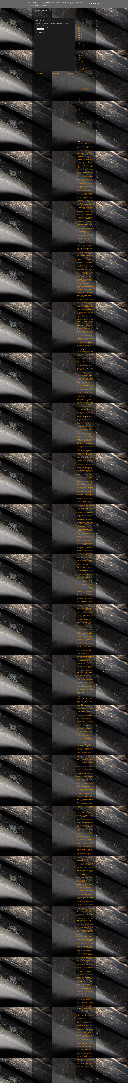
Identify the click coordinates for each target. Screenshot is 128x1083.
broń (80, 215)
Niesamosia (81, 91)
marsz (80, 522)
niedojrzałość (85, 581)
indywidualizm (87, 389)
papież (78, 656)
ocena (88, 620)
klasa (77, 432)
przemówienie (83, 758)
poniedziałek (83, 702)
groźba (78, 361)
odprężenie (78, 626)
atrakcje (78, 177)
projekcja (91, 735)
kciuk (82, 427)
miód (84, 546)
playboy (86, 678)
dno (89, 269)
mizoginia (91, 547)
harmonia (82, 368)
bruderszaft (85, 215)
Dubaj (89, 283)
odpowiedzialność (85, 625)
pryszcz (91, 745)
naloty (92, 567)
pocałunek (81, 682)
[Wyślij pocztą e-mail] (37, 29)
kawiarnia (87, 426)
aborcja (91, 143)
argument (91, 170)
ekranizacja (78, 303)
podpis (91, 687)
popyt (88, 705)
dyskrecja (83, 291)
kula (86, 485)
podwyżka (91, 689)
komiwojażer (79, 447)
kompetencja (79, 449)
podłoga (88, 686)
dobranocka (82, 270)
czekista (84, 245)
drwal (81, 283)
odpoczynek (79, 625)
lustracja (88, 506)
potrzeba (78, 714)
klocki (82, 436)
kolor (83, 443)
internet (91, 398)
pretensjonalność (86, 729)
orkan (77, 643)
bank (80, 189)
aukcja (81, 177)
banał (86, 187)
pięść (81, 672)
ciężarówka (78, 236)
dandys (78, 251)
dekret (92, 255)
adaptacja (91, 144)
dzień (87, 296)
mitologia (78, 547)
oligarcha (78, 635)
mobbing (83, 550)
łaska (84, 509)
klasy (84, 432)
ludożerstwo (82, 506)
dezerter (78, 266)
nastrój (81, 573)
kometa (78, 446)
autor (88, 180)
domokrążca (82, 276)
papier (87, 654)
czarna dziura (87, 242)
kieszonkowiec (79, 430)
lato (90, 491)
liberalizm (78, 498)
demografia (79, 259)
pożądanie (78, 719)
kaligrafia (86, 413)
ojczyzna (78, 632)
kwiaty (87, 490)
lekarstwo (82, 494)
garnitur (82, 339)
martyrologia (90, 522)
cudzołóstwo (80, 239)
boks (92, 211)
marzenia (85, 523)
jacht (83, 403)
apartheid (87, 166)
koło (89, 443)
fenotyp (82, 328)
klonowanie (85, 436)
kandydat (87, 416)
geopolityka (88, 343)
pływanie (83, 680)
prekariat (78, 728)
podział (78, 691)
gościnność (79, 355)
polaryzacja (91, 695)
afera (78, 147)
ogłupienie (85, 629)
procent (86, 732)
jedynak (88, 408)
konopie (84, 458)
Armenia (80, 172)
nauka (88, 574)
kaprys (82, 419)
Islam (84, 402)
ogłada (82, 629)
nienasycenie (84, 585)
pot (83, 712)
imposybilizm (79, 386)
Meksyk (85, 532)
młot (85, 549)
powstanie (79, 717)
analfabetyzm (79, 159)
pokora (91, 693)
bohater (82, 211)
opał (88, 636)
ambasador (84, 154)
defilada (84, 253)
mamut (84, 518)
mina (81, 544)
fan (92, 324)
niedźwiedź (91, 582)
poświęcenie (79, 712)
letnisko (83, 497)
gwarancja (91, 364)
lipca (80, 49)
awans (91, 182)
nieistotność (78, 584)
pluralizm (85, 679)
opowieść (83, 639)
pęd (85, 667)
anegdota (78, 161)
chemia (91, 227)
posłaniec (87, 709)
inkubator (91, 392)
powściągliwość (84, 716)
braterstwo (78, 214)
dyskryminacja (89, 291)
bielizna (91, 203)
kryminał (78, 480)
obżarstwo (78, 620)
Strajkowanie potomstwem (84, 98)
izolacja (91, 402)
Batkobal (78, 191)
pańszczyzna (83, 654)
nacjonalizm (79, 563)
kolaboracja (79, 440)
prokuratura (90, 737)
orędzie (78, 642)
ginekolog (82, 346)
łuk (89, 511)
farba (86, 325)
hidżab (91, 369)
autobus (78, 179)
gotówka (91, 355)
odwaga (78, 628)
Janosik (78, 405)
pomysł (91, 701)
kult (88, 485)
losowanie (84, 504)
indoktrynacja (90, 388)
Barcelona (84, 190)
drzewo (83, 283)
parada (83, 656)
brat (92, 213)
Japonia (81, 405)
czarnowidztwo (79, 244)
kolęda (91, 442)
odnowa (91, 623)
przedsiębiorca (84, 752)
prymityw (85, 745)
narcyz (83, 570)
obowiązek (83, 616)
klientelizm (87, 434)
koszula (78, 471)
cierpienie (78, 235)
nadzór (91, 564)
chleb (86, 228)
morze (91, 556)
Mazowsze (81, 527)
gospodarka (90, 354)
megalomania (79, 532)
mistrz (87, 546)
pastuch (83, 660)
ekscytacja (91, 303)
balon (92, 186)
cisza (86, 237)
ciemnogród (82, 234)
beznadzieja (91, 196)
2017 (79, 37)
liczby (90, 498)
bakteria (80, 186)
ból (86, 213)
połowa (91, 699)
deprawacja (87, 262)
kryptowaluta (84, 480)
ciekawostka (91, 232)
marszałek (84, 522)
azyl (77, 184)
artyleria (88, 172)
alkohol (83, 153)
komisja (91, 446)
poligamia (86, 696)
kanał (84, 416)
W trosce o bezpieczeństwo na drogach (85, 110)
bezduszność (79, 194)
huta (80, 381)
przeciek (91, 748)
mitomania (81, 547)
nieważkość (91, 601)
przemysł (87, 758)
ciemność (86, 234)
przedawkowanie (85, 751)
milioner (82, 543)
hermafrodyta (85, 369)
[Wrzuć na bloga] (38, 29)
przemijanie (90, 756)
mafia (88, 512)
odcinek (86, 623)
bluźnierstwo (90, 208)
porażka (78, 707)
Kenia (89, 427)
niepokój (91, 590)
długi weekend (81, 269)
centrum (82, 224)
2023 (79, 25)
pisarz (86, 675)
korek (88, 467)
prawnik (85, 725)
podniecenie (83, 687)
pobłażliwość (88, 680)
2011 (79, 135)
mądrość (85, 527)
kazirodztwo (79, 427)
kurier (80, 488)
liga (77, 499)
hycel (82, 381)
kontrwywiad (83, 464)
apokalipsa (79, 168)
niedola (91, 581)
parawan (80, 657)
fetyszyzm (88, 328)
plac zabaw (81, 676)
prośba (84, 741)
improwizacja (88, 386)
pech (79, 664)
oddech (88, 623)
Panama (91, 651)
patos (81, 662)
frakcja (78, 335)
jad (84, 403)
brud (82, 215)
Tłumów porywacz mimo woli (85, 105)
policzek (82, 696)
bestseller (78, 193)
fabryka (87, 322)
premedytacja (82, 728)
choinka (78, 230)
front (92, 335)
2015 (79, 127)
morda (83, 556)
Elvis (77, 312)
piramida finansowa (80, 675)
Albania (81, 151)
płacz (90, 679)
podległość (85, 686)
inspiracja (78, 395)
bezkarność (78, 196)
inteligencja (90, 396)
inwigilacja (79, 400)
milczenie (78, 543)
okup (87, 633)
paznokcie (84, 663)
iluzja (89, 383)
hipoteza (88, 372)
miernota (91, 537)
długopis (86, 269)
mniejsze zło (91, 549)
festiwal (85, 328)
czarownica (84, 244)
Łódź (81, 511)
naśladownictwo (85, 573)
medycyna (90, 530)
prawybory (87, 727)
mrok (83, 558)
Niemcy (88, 584)
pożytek (81, 719)
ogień (92, 628)
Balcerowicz (86, 186)
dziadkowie (84, 293)
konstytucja (79, 461)
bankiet (82, 189)
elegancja (82, 309)
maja (80, 53)
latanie (88, 491)
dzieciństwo (90, 295)
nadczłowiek (87, 563)
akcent (81, 149)
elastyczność (79, 309)
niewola (84, 604)
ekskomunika (90, 305)
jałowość (91, 403)
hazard (87, 368)
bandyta (91, 187)
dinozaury (91, 268)
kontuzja (87, 464)
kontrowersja (79, 464)
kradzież (91, 473)
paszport (86, 660)
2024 (79, 23)
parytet (89, 659)
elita (87, 310)
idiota (83, 382)
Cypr (86, 241)
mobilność (91, 550)
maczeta (82, 512)
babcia (80, 184)
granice (87, 358)
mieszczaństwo (79, 540)
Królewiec (91, 477)
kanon (77, 417)
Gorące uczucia (82, 93)
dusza (85, 284)
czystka (81, 248)
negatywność (90, 576)
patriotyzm (90, 662)
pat (89, 660)
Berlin (92, 191)
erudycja (78, 318)
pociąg (81, 683)
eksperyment (86, 306)
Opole (89, 637)
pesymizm (90, 666)
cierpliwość (83, 235)
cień (89, 234)
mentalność (87, 533)
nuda (82, 614)
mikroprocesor (90, 541)
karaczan (82, 420)
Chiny (80, 228)
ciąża (87, 232)
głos (81, 348)
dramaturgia (78, 282)
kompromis (83, 450)
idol (86, 382)
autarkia (91, 177)
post (92, 709)
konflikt (91, 454)
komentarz (86, 444)
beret (89, 191)
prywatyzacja (90, 746)
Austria (88, 177)
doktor (82, 275)
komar (91, 443)
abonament (86, 143)
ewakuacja (91, 321)
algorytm (78, 153)
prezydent (79, 731)
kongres (91, 456)
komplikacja (78, 450)
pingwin (78, 673)
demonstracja (80, 261)
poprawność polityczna (87, 704)
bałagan (78, 187)
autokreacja (91, 179)
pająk (81, 650)
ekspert (82, 306)
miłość (78, 544)
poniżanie (86, 702)
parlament (90, 657)
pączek (91, 663)
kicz (81, 429)
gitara (86, 346)
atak (77, 176)
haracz (91, 366)
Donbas (86, 276)
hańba (89, 366)
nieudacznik (82, 599)
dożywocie (91, 280)
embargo (85, 312)
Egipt (78, 300)
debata (78, 252)
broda (78, 215)
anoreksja (84, 162)
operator (81, 637)
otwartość (83, 647)
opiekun (84, 637)
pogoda (83, 692)
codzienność (85, 238)
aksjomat (91, 149)
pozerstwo (79, 718)
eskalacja (84, 318)
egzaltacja (91, 300)
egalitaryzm (91, 299)
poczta (83, 685)
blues (86, 208)
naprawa (80, 570)
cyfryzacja (78, 241)
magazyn (91, 512)
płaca (88, 679)
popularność (79, 705)
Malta (85, 515)
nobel (89, 608)
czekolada (87, 245)
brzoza (88, 217)
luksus (85, 506)
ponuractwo (91, 702)
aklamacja (87, 149)
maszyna (89, 525)
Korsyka (86, 468)
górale (78, 357)
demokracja (90, 259)
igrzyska (82, 383)
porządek (88, 708)
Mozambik (78, 558)
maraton (83, 519)
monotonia (87, 554)
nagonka (83, 566)
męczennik (78, 536)
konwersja (88, 465)
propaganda (86, 738)
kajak (92, 412)
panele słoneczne (86, 653)
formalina (78, 334)
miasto (80, 537)
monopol (82, 554)
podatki (87, 685)
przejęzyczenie (90, 753)
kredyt (78, 476)
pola (83, 695)
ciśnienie (89, 236)
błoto (85, 210)
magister (80, 513)
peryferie (85, 666)
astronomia (86, 175)
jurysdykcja (78, 410)
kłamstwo (81, 437)
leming (91, 495)
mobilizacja (87, 550)
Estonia (78, 319)
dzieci (85, 295)
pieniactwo (78, 670)
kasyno (81, 423)
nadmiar (79, 564)
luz (79, 508)
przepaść (78, 759)
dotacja (78, 280)
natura (80, 574)
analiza (84, 159)
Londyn (81, 504)
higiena (84, 371)
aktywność (88, 150)
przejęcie (84, 753)
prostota (91, 739)
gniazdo (88, 349)
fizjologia (78, 331)
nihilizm (91, 607)
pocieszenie (86, 683)
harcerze (78, 368)
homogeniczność (79, 376)
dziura (83, 298)
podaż (91, 685)
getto (77, 345)
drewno (86, 282)
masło (77, 525)
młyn (87, 549)
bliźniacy (78, 208)
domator (91, 275)
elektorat (86, 309)
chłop (88, 228)
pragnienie (78, 722)
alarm (92, 150)
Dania (88, 251)
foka (85, 332)
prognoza (83, 735)
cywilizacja (81, 242)
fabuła (90, 322)
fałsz (86, 324)
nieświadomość (90, 598)
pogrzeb (91, 692)
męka (81, 536)
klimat (91, 435)
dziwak (86, 298)
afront (86, 147)
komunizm (90, 452)
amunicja (86, 158)
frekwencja (88, 335)
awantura (78, 183)
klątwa (82, 433)
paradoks (86, 656)
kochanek (86, 439)
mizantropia (86, 547)
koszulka (80, 471)
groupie (91, 360)
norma (86, 609)
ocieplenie (84, 622)
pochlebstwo (86, 682)
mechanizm (82, 529)
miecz (88, 537)
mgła (92, 536)
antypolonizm (90, 163)
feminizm (79, 328)
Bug (92, 218)
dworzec (88, 284)
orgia (86, 642)
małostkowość (90, 515)
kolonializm (79, 443)
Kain (89, 412)
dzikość (80, 298)
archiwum (91, 169)
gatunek (81, 341)
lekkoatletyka (79, 495)
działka (82, 295)
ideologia (78, 382)
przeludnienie (80, 756)
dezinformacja (82, 266)
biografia (78, 205)
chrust (78, 231)
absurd (87, 144)
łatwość (87, 509)
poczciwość (78, 685)
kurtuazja (86, 488)
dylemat (85, 286)
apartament (83, 166)
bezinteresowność (89, 194)
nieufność (91, 599)
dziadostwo (87, 293)
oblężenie (88, 615)
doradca (87, 277)
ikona (86, 383)
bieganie (81, 203)
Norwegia (83, 611)
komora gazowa (84, 447)
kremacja (81, 475)
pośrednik (91, 711)
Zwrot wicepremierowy (84, 86)
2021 (79, 29)
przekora (91, 755)
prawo (88, 725)
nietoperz (78, 599)
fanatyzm (78, 325)
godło (80, 351)
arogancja (85, 172)
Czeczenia (78, 245)
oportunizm (79, 639)
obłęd (91, 615)
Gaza (85, 341)
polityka (85, 698)
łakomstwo (91, 508)
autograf (86, 179)
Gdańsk (80, 342)
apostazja (84, 168)
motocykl (85, 557)
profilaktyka (79, 735)
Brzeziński (85, 217)
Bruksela (78, 217)
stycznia (81, 122)
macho (80, 512)
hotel (87, 378)
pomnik (78, 701)
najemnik (85, 567)
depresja (91, 262)
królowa (78, 478)
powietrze (85, 715)
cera (88, 224)
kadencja (82, 412)
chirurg (83, 228)
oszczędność (90, 645)
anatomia (91, 159)
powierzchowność (80, 715)
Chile (77, 228)
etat (80, 319)
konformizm (79, 456)
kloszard (89, 436)
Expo (85, 322)
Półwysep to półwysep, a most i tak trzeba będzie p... (85, 88)
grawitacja (91, 358)
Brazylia (86, 214)
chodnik (91, 228)
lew (85, 497)
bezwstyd (82, 200)
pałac (83, 651)
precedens (91, 727)
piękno (78, 672)
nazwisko (84, 576)
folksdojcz (88, 332)
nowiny (81, 612)
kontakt (78, 463)
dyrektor (86, 289)
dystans (88, 292)
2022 (79, 27)
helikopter (78, 369)
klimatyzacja (79, 436)
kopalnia (80, 467)
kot (92, 471)
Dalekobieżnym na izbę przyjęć (85, 73)
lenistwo (78, 497)
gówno (87, 357)
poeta (91, 690)
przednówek (78, 752)
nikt (85, 608)
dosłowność (84, 279)
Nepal (85, 577)
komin (83, 446)
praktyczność (83, 722)
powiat (91, 714)
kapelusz (80, 417)
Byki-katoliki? (82, 63)
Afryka (88, 147)
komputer (78, 451)
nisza (87, 608)
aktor (78, 150)
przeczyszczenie (79, 751)
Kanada (78, 416)
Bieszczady (78, 204)
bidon (92, 201)
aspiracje (78, 175)
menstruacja (83, 533)
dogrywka (91, 273)
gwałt (87, 364)
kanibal (91, 416)
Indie (87, 388)
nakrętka (89, 567)
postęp (83, 711)
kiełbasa (86, 429)
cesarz (82, 225)
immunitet (79, 385)
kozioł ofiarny (84, 473)
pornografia (83, 707)
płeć (92, 679)
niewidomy (85, 602)
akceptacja (84, 149)
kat (92, 423)
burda (92, 220)
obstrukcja (78, 619)
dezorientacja (87, 266)
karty (85, 422)
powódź (88, 715)
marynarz (81, 523)
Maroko (91, 520)
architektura (87, 169)
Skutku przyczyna (83, 113)
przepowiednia (84, 759)
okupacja (91, 633)
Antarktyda (79, 163)
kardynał (91, 420)
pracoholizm (79, 721)
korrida (83, 468)
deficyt (81, 253)
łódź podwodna (84, 511)
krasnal (86, 474)
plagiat (87, 676)
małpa (78, 516)
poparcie (78, 704)
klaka (92, 430)
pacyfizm (91, 649)
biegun (84, 203)
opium (87, 637)
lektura (88, 495)
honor (80, 378)
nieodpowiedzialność (80, 587)
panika (91, 653)
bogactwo (79, 211)
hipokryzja (83, 372)
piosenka (87, 673)
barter (87, 190)
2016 (79, 125)
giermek (83, 345)
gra (89, 357)
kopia (83, 467)
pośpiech (87, 711)
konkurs (78, 458)
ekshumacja (85, 305)
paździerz (88, 663)
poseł (78, 710)
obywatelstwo (90, 619)
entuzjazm (90, 315)
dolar (85, 275)
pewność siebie (81, 667)
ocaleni (82, 620)
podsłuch (84, 689)
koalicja (78, 439)
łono (77, 511)
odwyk (82, 628)
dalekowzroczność (90, 249)
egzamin (78, 302)
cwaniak (87, 239)
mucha (88, 558)
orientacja (89, 642)
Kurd (77, 488)
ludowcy (78, 506)
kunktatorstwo (85, 487)
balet (89, 186)
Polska (83, 700)
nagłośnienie (79, 566)
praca (85, 720)
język (91, 409)
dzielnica (78, 296)
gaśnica (78, 341)
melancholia (91, 532)
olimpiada (83, 635)
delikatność (86, 256)
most (82, 557)
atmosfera (87, 176)
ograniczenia (79, 630)
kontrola (91, 463)
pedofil (82, 664)
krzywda (87, 481)
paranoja (90, 656)
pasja (77, 660)
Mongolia (78, 554)
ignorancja (90, 382)
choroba (84, 230)
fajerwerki (80, 324)
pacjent (87, 649)
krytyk (88, 480)
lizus (89, 501)
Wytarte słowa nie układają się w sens (85, 101)
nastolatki (78, 573)
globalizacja (90, 346)
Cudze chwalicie (82, 107)
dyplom (91, 287)
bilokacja (87, 204)
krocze (82, 477)
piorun (83, 673)
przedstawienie (90, 752)
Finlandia (91, 329)
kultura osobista (79, 487)
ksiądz (83, 483)
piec (92, 667)
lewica (87, 497)
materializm (84, 526)
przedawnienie (90, 751)
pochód (78, 683)
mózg (81, 558)
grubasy (83, 361)
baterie (91, 190)
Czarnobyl (91, 242)
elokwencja (91, 310)
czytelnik (78, 249)
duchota (78, 284)
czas (88, 244)
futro (87, 338)
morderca (86, 556)
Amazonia (78, 154)
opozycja (88, 639)
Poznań (82, 718)
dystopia (91, 292)
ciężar (92, 235)
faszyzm (79, 327)
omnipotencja (90, 635)
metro (87, 534)
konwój (91, 465)
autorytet (91, 180)
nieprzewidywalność (80, 592)
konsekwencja (90, 458)
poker (81, 693)
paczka (78, 650)
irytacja (80, 402)
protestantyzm (90, 742)
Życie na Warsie (82, 71)
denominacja (87, 260)
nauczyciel (84, 574)
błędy (82, 210)
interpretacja (79, 399)
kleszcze (91, 433)
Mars (77, 522)
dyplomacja (80, 289)
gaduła (91, 338)
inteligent (78, 398)
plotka (80, 679)
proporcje (91, 738)
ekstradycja (79, 308)
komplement (91, 449)
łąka (92, 509)
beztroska (78, 200)
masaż (89, 523)
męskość (84, 536)
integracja (78, 396)
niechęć (91, 578)
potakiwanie (87, 712)
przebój (83, 748)
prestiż (78, 729)
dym (92, 286)
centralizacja (79, 224)
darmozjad (91, 251)
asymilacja (91, 175)
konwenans (91, 464)
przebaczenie (79, 748)
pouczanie (82, 714)
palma (81, 651)
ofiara (85, 628)
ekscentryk (85, 303)
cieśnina (88, 235)
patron (78, 663)
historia (82, 374)
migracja (78, 541)
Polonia (91, 698)
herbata (81, 369)
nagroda (78, 567)
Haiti (87, 365)
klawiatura (78, 433)
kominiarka (87, 446)
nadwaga (83, 564)
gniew (91, 350)
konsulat (84, 461)
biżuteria (83, 207)
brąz (89, 214)
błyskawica (88, 210)
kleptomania (87, 433)
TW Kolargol (82, 120)
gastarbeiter (86, 339)
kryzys (78, 481)
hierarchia (80, 371)
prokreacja (85, 736)
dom (88, 275)
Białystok (84, 201)
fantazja (82, 325)
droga (89, 282)
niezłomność (79, 607)
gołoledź (78, 352)
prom (77, 738)
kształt (81, 484)
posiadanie (82, 710)
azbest (84, 183)
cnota (81, 238)
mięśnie (91, 540)
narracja (78, 571)
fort (81, 334)
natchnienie (91, 573)
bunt (89, 220)
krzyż (91, 481)
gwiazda (78, 365)
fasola (92, 325)
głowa (89, 348)
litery (81, 501)
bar (92, 189)
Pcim (77, 664)
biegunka (86, 203)
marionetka (91, 519)
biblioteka (88, 201)
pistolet (89, 675)
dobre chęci (87, 270)
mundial (91, 558)
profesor (91, 734)
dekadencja (83, 255)
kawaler (80, 426)
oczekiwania (91, 622)
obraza (91, 616)
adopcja (83, 146)
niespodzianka (85, 595)
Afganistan (81, 147)
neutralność (82, 578)
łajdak (87, 508)
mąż (87, 527)
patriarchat (85, 662)
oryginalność (81, 643)
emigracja (79, 313)
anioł (92, 161)
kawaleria (83, 426)
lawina (78, 492)
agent (92, 147)
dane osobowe (83, 251)
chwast (91, 231)
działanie (78, 295)
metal (77, 534)
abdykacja (78, 143)
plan (89, 676)
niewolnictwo (90, 604)
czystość (91, 248)
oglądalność (79, 629)
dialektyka (78, 268)
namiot (81, 568)
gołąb (92, 351)
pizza (77, 676)
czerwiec (81, 246)
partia (78, 659)
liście (92, 499)
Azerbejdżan (88, 183)
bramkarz (89, 213)
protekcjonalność (90, 741)
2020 (79, 31)
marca (80, 57)
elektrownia (90, 309)
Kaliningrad (91, 413)
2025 (79, 21)
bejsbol (84, 191)
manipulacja (79, 519)
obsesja (86, 618)
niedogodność (79, 581)
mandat (87, 518)
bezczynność (90, 193)
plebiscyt (91, 678)
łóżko (88, 511)
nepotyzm (88, 577)
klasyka (87, 432)
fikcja (92, 328)
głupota (82, 350)
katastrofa (85, 425)
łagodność (83, 508)
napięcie (87, 568)
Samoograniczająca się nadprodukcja (83, 115)
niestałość (91, 595)
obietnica (84, 615)
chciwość (88, 227)
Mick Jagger (85, 537)
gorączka (91, 352)
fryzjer (85, 336)
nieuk (78, 601)
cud (77, 239)
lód (82, 505)
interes (86, 398)
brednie (91, 214)
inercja (91, 389)
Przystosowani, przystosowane (85, 82)
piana (87, 667)
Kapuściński (88, 419)
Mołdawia (83, 553)
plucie (83, 679)
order (92, 640)
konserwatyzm (90, 460)
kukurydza (84, 485)
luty (77, 508)
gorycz (84, 354)
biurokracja (79, 207)
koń (77, 467)
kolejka (81, 442)
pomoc (82, 701)
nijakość (78, 608)
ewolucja (82, 322)
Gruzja (78, 362)
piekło (78, 669)
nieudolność (86, 599)
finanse (84, 329)
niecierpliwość (84, 580)
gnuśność (78, 351)
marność (81, 520)
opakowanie (85, 636)
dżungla (78, 299)
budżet (89, 218)
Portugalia (80, 708)
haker (89, 365)
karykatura (88, 422)
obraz (89, 616)
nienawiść (90, 586)
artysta (91, 172)
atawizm (80, 176)
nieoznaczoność (79, 588)
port (77, 708)
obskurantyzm (90, 618)
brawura (82, 214)
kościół (89, 471)
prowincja (79, 744)
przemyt (91, 758)
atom (91, 176)
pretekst (81, 729)
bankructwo (86, 189)
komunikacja (83, 451)
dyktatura (79, 286)
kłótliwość (88, 437)
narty (81, 571)
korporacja (79, 468)
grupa (90, 361)
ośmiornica (85, 646)
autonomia (81, 180)
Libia (81, 498)
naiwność (82, 567)
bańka (90, 189)
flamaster (87, 331)
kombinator (82, 444)
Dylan (82, 286)
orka (92, 642)
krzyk (85, 481)
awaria (81, 183)
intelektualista (83, 396)
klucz (77, 437)
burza (81, 221)
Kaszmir (89, 423)
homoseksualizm (86, 376)
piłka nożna (89, 672)
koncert (87, 453)
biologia (82, 205)
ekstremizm (91, 308)
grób (80, 361)
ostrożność (84, 644)
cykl (81, 241)
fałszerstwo (89, 324)
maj (82, 513)
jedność (78, 408)
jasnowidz (78, 406)
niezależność (85, 605)
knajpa (91, 437)
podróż (78, 689)
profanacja (78, 734)
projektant (81, 736)
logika (84, 502)
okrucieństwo (79, 633)
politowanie (78, 698)
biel (89, 203)
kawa (77, 426)
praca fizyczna (90, 719)
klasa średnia (81, 432)
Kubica (88, 484)
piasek (89, 667)
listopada (81, 41)
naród (92, 570)
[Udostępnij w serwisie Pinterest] (43, 29)
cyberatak (91, 239)
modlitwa (91, 551)
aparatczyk (78, 166)
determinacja (79, 265)
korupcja (90, 468)
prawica (78, 725)
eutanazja (85, 321)
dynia (87, 287)
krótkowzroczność (85, 478)
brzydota (78, 218)
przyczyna (49, 27)
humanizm (84, 379)
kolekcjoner (87, 442)
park (83, 657)
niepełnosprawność (89, 588)
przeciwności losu (88, 749)
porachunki (91, 705)
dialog (81, 268)
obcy (92, 613)
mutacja (83, 560)
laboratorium (79, 491)
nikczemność (82, 608)
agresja (78, 149)
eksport (91, 306)
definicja (87, 253)
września (81, 45)
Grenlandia (82, 360)
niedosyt (83, 582)
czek (81, 245)
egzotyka (81, 302)
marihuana (87, 519)
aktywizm (85, 150)
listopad (88, 499)
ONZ (81, 636)
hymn (88, 381)
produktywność (90, 732)
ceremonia (91, 224)
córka (92, 238)
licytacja (87, 498)
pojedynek (78, 693)
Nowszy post (39, 73)
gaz (83, 341)
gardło (80, 339)
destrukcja (87, 263)
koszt (92, 470)
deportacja (83, 262)
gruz (92, 361)
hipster (91, 372)
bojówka (88, 211)
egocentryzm (82, 300)
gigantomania (87, 345)
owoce (91, 647)
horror (84, 378)
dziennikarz (82, 296)
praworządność (82, 727)
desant (78, 263)
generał (87, 342)
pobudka (78, 682)
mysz (77, 561)
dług (77, 269)
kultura (91, 485)
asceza (82, 173)
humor (87, 379)
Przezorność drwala (83, 77)
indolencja (79, 389)
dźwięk (88, 298)
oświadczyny (90, 646)
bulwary (78, 220)
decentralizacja (82, 252)
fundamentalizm (79, 338)
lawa (92, 491)
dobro (91, 270)
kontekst (81, 463)
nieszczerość (90, 597)
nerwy (91, 577)
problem (91, 731)
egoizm (86, 300)
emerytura (90, 312)
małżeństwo (85, 516)
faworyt (91, 326)
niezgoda (91, 605)
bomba (78, 213)
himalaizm (88, 371)
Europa (79, 321)
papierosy (91, 654)
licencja (84, 498)
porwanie (84, 708)
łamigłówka (78, 509)
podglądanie (78, 686)
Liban (92, 497)
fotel (86, 334)
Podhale (82, 686)
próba (92, 744)
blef (86, 207)
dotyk (80, 280)
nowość (89, 612)
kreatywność (91, 474)
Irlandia (91, 400)
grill (85, 360)
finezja (87, 329)
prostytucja (79, 741)
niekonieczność (83, 584)
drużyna (78, 283)
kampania (86, 415)
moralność (79, 556)
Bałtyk (81, 187)
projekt (78, 736)
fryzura (88, 336)
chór (92, 230)
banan (88, 187)
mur (80, 560)
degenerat (91, 253)
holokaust (91, 375)
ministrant (78, 546)
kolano (84, 440)
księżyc (78, 484)
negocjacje (79, 577)
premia (85, 728)
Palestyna (91, 650)
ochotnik (91, 620)
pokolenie (88, 693)
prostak (81, 739)
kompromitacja (89, 450)
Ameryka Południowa (88, 156)
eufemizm (85, 319)
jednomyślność (86, 406)
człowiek (88, 246)
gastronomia (91, 339)
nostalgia (88, 611)
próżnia (78, 745)
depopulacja (79, 262)
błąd (80, 210)
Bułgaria (81, 220)
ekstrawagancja (84, 308)
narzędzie (88, 571)
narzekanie (84, 571)
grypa (83, 362)
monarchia (88, 553)
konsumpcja (90, 461)
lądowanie (81, 492)
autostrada (79, 182)
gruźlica (80, 362)
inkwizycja (78, 393)
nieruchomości (89, 594)
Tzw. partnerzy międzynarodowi (85, 75)
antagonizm (90, 162)
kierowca (91, 429)
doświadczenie (90, 279)
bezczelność (85, 193)
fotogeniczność (90, 334)
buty (85, 221)
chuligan (85, 231)
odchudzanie (82, 623)
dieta (87, 268)
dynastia (83, 287)
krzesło (82, 481)
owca (88, 647)
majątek (85, 513)
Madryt (85, 512)
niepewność (79, 590)
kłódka (85, 437)
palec (87, 650)
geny (78, 343)
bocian (91, 210)
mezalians (91, 534)
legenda (78, 494)
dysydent (78, 293)
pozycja (88, 718)
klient (84, 434)
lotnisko (91, 504)
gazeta (88, 341)
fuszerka (84, 338)
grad (92, 357)
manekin (91, 518)
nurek (85, 613)
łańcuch (82, 509)
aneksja (81, 161)
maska (91, 523)
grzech (86, 362)
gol (88, 351)
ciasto (80, 232)
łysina (92, 511)
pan (88, 651)
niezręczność (85, 606)
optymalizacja (82, 640)
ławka (90, 509)
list (83, 499)
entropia (86, 315)
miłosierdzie (90, 543)
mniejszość (79, 550)
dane (80, 251)
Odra (82, 626)
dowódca (86, 280)
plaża (88, 678)
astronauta (82, 175)
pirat (84, 675)
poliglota (91, 696)
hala (92, 365)
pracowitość (84, 721)
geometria (84, 343)
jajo (86, 403)
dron (92, 282)
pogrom (87, 692)
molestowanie (79, 553)
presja (92, 728)
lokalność (78, 504)
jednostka (91, 406)
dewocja (91, 265)
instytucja (86, 395)
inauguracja (81, 388)
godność (83, 351)
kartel (83, 422)
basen (89, 190)
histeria (78, 374)
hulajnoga (91, 378)
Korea (85, 467)
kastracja (78, 423)
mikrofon (85, 541)
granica (82, 358)
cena (92, 222)
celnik (89, 222)
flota (80, 332)
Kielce (84, 429)
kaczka (78, 412)
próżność (81, 745)
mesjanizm (91, 533)
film (78, 329)
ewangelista (78, 322)
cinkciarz (82, 236)
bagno (88, 184)
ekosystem (91, 302)
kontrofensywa (86, 463)
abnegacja (82, 143)
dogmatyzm (85, 273)
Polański (86, 695)
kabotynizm (89, 410)
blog (82, 208)
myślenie (80, 561)
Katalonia (78, 425)
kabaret (82, 410)
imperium (88, 385)
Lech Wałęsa (86, 492)
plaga (84, 676)
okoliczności (86, 632)
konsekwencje (79, 460)
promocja (80, 738)
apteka (88, 168)
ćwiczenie (82, 249)
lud (86, 505)
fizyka (81, 331)
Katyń (91, 425)
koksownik (91, 439)
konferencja (79, 454)
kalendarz (79, 413)
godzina (86, 351)
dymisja (78, 287)
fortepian (83, 334)
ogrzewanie (87, 630)
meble (90, 527)
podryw (81, 689)
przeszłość (45, 27)
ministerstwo (90, 544)
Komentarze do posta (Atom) (47, 76)
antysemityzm (85, 165)
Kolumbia (86, 443)
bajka (77, 186)
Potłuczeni (81, 97)
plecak (78, 679)
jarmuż (88, 405)
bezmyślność (84, 196)
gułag (80, 364)
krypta (81, 480)
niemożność (79, 585)
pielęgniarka (82, 669)
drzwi (87, 283)
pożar (91, 718)
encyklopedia (79, 315)
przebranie (87, 748)
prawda (83, 724)
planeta (91, 676)
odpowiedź (91, 625)
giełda (80, 345)
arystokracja (79, 173)
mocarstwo (79, 551)
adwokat (91, 146)
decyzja (86, 252)
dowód (83, 280)
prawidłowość (82, 725)
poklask (83, 693)
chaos (91, 225)
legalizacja (91, 492)
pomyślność (78, 702)
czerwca (81, 51)
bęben (92, 200)
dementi (91, 258)
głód (92, 348)
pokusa (81, 695)
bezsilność (86, 198)
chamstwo (87, 225)
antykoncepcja (84, 163)
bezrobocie (79, 198)
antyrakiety (78, 165)
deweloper (87, 265)
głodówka (78, 348)
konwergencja (84, 465)
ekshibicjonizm (79, 305)
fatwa (84, 326)
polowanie (79, 700)
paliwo (78, 652)
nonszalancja (83, 609)
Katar (81, 425)
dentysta (91, 260)
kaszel (84, 423)
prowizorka (83, 744)
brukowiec (91, 215)
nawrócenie (78, 576)
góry (84, 357)
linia (81, 499)
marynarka (78, 523)
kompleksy (85, 449)
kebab (84, 427)
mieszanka (91, 539)
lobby (92, 501)
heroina (89, 369)
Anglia (88, 161)
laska (85, 491)
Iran (88, 401)
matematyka (79, 526)
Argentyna (86, 170)
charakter (78, 227)
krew (88, 476)
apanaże (91, 165)
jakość (88, 403)
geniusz (91, 342)
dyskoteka (78, 291)
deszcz (91, 263)
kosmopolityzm (82, 470)
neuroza (78, 578)
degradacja (78, 255)
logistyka (87, 502)
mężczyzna (88, 536)
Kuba (83, 484)
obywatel (86, 619)
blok (84, 208)
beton (81, 193)
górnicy (80, 357)
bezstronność (90, 198)
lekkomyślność (84, 495)
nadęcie (91, 563)
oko (81, 632)
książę (87, 483)
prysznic (78, 746)
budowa (82, 218)
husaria (78, 381)
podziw (87, 690)
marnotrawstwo (86, 520)
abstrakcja (78, 144)
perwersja (81, 666)
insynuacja (91, 395)
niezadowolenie (79, 605)
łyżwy (78, 512)
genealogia (84, 342)
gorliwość (78, 354)
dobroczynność (85, 272)
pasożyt (80, 660)
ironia (78, 402)
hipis (92, 371)
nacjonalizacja (90, 561)
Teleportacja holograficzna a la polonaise (85, 68)
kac (92, 410)
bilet (84, 204)
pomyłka (87, 701)
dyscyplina (91, 289)
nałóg (78, 569)
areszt (82, 170)
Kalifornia (83, 413)
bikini (82, 204)
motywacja (90, 557)
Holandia (81, 375)
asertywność (91, 173)
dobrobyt (78, 272)
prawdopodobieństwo (89, 724)
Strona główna (55, 73)
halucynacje (78, 366)
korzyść (78, 470)
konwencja (79, 465)
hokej (78, 375)
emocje (87, 313)
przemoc (79, 758)
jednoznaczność (83, 408)
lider (92, 498)
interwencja (83, 399)
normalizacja (90, 609)
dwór (92, 284)
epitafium (83, 316)
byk (87, 221)
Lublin (84, 505)
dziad (81, 293)
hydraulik (85, 381)
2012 (79, 133)
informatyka (79, 392)
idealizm (91, 381)
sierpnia (81, 47)
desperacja (81, 263)
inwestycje (90, 399)
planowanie (79, 678)
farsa (89, 325)
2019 (79, 33)
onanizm (78, 636)
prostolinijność (86, 739)
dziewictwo (91, 296)
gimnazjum (78, 346)
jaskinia (91, 405)
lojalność (91, 502)
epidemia (79, 316)
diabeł (91, 266)
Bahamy (91, 184)
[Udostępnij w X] (40, 29)
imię (92, 383)
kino (89, 430)
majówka (88, 513)
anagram (91, 158)
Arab (92, 168)
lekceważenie (90, 494)
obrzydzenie (82, 618)
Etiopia (82, 319)
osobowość (79, 644)
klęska (81, 434)
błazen (78, 210)
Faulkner (88, 326)
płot (80, 680)
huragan (91, 379)
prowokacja (87, 744)
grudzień (86, 361)
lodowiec (78, 502)
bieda (78, 203)
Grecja (78, 360)
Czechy (91, 244)
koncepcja (83, 453)
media (88, 529)
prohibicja (87, 735)
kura (88, 487)
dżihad (91, 298)
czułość (78, 248)
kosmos (88, 470)
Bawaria (81, 191)
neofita (82, 577)
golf (90, 351)
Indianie (84, 388)
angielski (84, 161)
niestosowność (79, 597)
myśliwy (85, 561)
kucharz (91, 484)
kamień (82, 415)
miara (77, 537)
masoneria (80, 525)
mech (92, 527)
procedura (82, 732)
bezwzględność (87, 200)
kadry (86, 412)
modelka (87, 551)
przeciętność (79, 749)
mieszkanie (84, 540)
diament (84, 268)
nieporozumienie (79, 591)
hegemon (91, 368)
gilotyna (91, 345)
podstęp (87, 689)
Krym (91, 478)
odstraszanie (85, 626)
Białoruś (81, 201)
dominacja (78, 276)
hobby (92, 374)
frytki (82, 336)
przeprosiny (91, 759)
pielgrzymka (87, 669)
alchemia (84, 151)
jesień (82, 409)
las (83, 491)
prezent (91, 729)
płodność (78, 680)
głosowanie (85, 348)
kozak (81, 473)
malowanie (82, 515)
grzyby (78, 364)
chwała (89, 231)
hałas (82, 367)
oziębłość (83, 649)
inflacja (82, 390)
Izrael (78, 403)
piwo (92, 675)
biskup (87, 205)
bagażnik (85, 184)
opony (92, 637)
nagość (87, 566)
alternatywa (87, 153)
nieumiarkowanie (84, 601)
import (91, 385)
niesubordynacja (84, 597)
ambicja (91, 154)
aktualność (81, 150)
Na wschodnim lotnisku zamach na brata (85, 65)
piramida (91, 673)
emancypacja (81, 312)
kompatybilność (90, 447)
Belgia (87, 191)
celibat (85, 222)
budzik (86, 218)
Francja (81, 335)
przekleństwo (79, 755)
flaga (84, 331)
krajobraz (78, 474)
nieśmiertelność (84, 598)
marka (78, 520)
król (87, 477)
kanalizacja (81, 416)
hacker (84, 365)
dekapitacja (88, 255)
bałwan (84, 187)
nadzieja (87, 564)
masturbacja (85, 525)
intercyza (82, 398)
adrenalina (87, 146)
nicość (86, 578)
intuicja (86, 399)
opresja (78, 640)
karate (88, 420)
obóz (86, 616)
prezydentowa (85, 731)
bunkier (85, 220)
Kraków (82, 474)
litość (84, 501)
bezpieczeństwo (80, 197)
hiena (77, 371)
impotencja (84, 386)
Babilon (82, 184)
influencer (86, 390)
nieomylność (90, 587)
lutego (80, 59)
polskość (87, 699)
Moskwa (78, 557)
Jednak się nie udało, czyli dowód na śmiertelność (84, 79)
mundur (78, 560)
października (82, 43)
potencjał (91, 712)
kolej (78, 442)
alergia (88, 151)
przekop (85, 755)
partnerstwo (82, 659)
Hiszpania (86, 374)
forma (91, 332)
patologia (78, 662)
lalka (82, 491)
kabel (85, 410)
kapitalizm (84, 418)
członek (84, 246)
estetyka (91, 318)
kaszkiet (86, 423)
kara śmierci (79, 420)
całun (77, 222)
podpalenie (88, 687)
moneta (91, 553)
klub (92, 436)
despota (84, 263)
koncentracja (79, 453)
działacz (91, 293)
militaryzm (86, 543)
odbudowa (78, 623)
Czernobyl (78, 246)
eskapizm (87, 318)
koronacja (91, 467)
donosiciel (90, 276)
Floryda (78, 332)
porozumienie (87, 707)
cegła (80, 222)
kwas (84, 490)
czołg (91, 246)
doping (81, 277)
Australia (84, 178)
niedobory (91, 580)
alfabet (91, 151)
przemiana (85, 756)
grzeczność (90, 362)
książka (91, 483)
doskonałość (79, 279)
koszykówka (85, 471)
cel (82, 222)
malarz (91, 513)
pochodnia (91, 682)
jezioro (85, 409)
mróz (85, 558)
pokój (78, 695)
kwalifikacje (91, 488)
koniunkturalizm (79, 457)
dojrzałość (78, 275)
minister (85, 544)
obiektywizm (79, 615)
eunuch (91, 319)
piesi (92, 670)
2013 (79, 131)
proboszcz (78, 732)
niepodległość (85, 590)
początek (91, 683)
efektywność (86, 299)
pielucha (91, 669)
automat (78, 180)
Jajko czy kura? (82, 61)
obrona (78, 618)
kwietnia (81, 55)
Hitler (89, 374)
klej (84, 433)
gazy (77, 342)
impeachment (83, 385)
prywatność (85, 746)
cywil (77, 242)
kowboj (78, 473)
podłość (91, 686)
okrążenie (91, 632)
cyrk (88, 241)
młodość (79, 549)
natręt (77, 574)
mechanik (78, 529)
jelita (92, 408)
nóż (79, 614)
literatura (78, 501)
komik (81, 446)
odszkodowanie (90, 626)
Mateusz (88, 526)
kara (92, 419)
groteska (88, 360)
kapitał (89, 417)
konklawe (84, 457)
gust (85, 364)
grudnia (81, 39)
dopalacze (78, 277)
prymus (88, 745)
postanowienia (79, 711)
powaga (87, 714)
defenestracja (90, 252)
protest (84, 742)
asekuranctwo (86, 173)
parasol (78, 657)
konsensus (84, 460)
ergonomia (91, 316)
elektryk (84, 310)
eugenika (88, 319)
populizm (83, 705)
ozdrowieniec (79, 649)
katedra (89, 425)
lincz (79, 499)
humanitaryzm (79, 379)
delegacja (78, 256)
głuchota (78, 349)
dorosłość (91, 277)
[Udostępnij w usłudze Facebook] (41, 29)
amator (91, 153)
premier (88, 728)
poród (92, 707)
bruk (88, 215)
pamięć (86, 652)
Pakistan (83, 650)
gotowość (88, 355)
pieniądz (83, 670)
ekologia (86, 302)
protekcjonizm (79, 742)
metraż (84, 534)
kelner (87, 427)
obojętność (79, 616)
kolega (41, 27)
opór (92, 639)
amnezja (78, 158)
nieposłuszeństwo (90, 591)
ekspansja (78, 306)
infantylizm (78, 390)
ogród (83, 630)
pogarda (78, 692)
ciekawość (78, 234)
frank (85, 335)
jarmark (85, 405)
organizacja (82, 642)
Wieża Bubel (81, 95)
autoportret (84, 180)
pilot (83, 672)
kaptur (85, 419)
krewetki (91, 475)
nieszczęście (79, 598)
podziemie (83, 690)
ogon (89, 629)
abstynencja (83, 144)
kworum (91, 490)
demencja (85, 258)
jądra (83, 406)
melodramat (78, 533)
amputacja (82, 158)
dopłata (84, 277)
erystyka (81, 318)
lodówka (81, 502)
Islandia (87, 402)
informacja (91, 390)
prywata (81, 746)
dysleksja (84, 292)
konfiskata (86, 454)
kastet (92, 422)
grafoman (78, 358)
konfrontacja (86, 456)
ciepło (91, 234)
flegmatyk (91, 331)
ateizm (84, 176)
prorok (78, 739)
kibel (92, 427)
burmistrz (78, 221)
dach (85, 249)
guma (83, 364)
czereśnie (91, 245)
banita (78, 189)
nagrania (91, 566)
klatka (89, 432)
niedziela (86, 582)
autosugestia (83, 182)
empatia (91, 313)
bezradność (91, 197)
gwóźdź (81, 365)
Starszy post (70, 73)
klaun (92, 432)
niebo (88, 578)
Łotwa (79, 511)
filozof (81, 329)
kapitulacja (78, 419)
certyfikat (78, 225)
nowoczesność (85, 612)
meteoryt (80, 534)
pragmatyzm (90, 721)
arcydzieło (78, 170)
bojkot (86, 211)
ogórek (91, 629)
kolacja (82, 440)
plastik (83, 678)
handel (85, 367)
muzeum (86, 560)
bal (82, 186)
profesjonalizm (84, 734)
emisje (84, 313)
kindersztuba (86, 430)
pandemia (78, 653)
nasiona (91, 571)
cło (92, 236)
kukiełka (80, 485)
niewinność (79, 604)
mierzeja (78, 539)
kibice (78, 429)
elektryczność (79, 310)
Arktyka (78, 172)
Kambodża (78, 415)
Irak (86, 400)
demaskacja (79, 258)
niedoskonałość (79, 582)
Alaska (78, 151)
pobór (92, 680)
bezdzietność (83, 194)
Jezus (88, 409)
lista (85, 499)
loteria (88, 504)
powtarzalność (90, 716)
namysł (84, 568)
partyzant (85, 659)
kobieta (82, 439)
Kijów (83, 430)
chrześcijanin (81, 231)
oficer (88, 628)
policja (78, 696)
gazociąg (91, 341)
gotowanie (84, 355)
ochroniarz (78, 622)
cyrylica (91, 241)
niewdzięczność (80, 602)
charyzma (83, 227)
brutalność (81, 217)
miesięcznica (84, 539)
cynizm (84, 241)
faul (86, 326)
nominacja (78, 609)
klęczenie (78, 434)
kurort (83, 488)
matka (91, 526)
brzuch (91, 217)
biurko (92, 205)
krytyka (91, 480)
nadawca (83, 563)
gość (82, 355)
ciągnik (84, 232)
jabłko (81, 403)
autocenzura (82, 179)
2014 (79, 129)
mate (92, 525)
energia (82, 315)
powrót (91, 715)
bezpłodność (86, 197)
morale (91, 554)
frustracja (79, 336)
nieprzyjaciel (90, 592)
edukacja (81, 299)
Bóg (81, 213)
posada (91, 708)
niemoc (91, 584)
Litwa (86, 501)
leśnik (81, 497)
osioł (92, 643)
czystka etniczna (86, 248)
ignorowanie (79, 383)
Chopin (81, 230)
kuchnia (78, 485)
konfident (82, 454)
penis (85, 664)
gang (78, 339)
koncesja (91, 453)
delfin (82, 256)
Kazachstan (91, 426)
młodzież (83, 549)
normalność (79, 611)
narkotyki (87, 570)
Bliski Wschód (90, 207)
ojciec (91, 630)
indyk (83, 389)
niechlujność (79, 580)
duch (92, 283)
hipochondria (79, 372)
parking (86, 657)
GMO (86, 349)
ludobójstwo (90, 505)
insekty (91, 393)
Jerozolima (78, 409)
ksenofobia (79, 483)
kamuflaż (91, 415)
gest (92, 343)
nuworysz (88, 613)
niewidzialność (90, 602)
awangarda (88, 182)
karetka (78, 422)
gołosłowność (83, 352)
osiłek (89, 643)
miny (81, 546)
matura (78, 527)
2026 (79, 19)
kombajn (78, 444)
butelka (83, 221)
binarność (91, 204)
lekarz (86, 494)
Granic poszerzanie (83, 118)
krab (88, 473)
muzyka (91, 560)
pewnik (78, 667)
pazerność (81, 663)
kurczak (91, 487)
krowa (84, 477)
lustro (91, 506)
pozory (85, 718)
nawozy (91, 574)
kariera (80, 422)
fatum (82, 326)
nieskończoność (79, 595)
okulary (84, 633)
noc (92, 608)
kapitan (91, 417)
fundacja (91, 336)
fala (83, 324)
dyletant (89, 286)
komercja (91, 444)
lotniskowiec (79, 505)
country (89, 238)
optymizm (87, 640)
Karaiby (86, 420)
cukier (84, 239)
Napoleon (91, 568)
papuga (81, 656)
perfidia (87, 664)
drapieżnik (83, 282)
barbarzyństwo (79, 190)
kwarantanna (79, 490)
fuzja (89, 338)
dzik (77, 298)
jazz (80, 406)
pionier (81, 673)
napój (77, 570)
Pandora (81, 653)
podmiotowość (79, 687)
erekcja (87, 316)
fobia (83, 332)
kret (85, 475)
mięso (88, 540)
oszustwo (79, 646)
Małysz (80, 516)
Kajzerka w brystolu (83, 104)
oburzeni (82, 619)
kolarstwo (88, 440)
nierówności (79, 594)
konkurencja (90, 457)
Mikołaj (81, 541)
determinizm (83, 265)
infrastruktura (85, 392)
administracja (79, 146)
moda (83, 551)
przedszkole (79, 753)
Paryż (92, 659)
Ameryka (80, 156)
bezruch (82, 198)
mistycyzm (91, 546)
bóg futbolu (84, 213)
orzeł (86, 643)
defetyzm (78, 253)
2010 (79, 137)
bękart (78, 201)
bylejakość (90, 221)
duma (81, 284)
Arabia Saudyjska (80, 169)
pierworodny (88, 670)
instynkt (82, 395)
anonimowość (79, 162)
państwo (78, 654)
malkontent (78, 515)
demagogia (91, 256)
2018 (79, 35)
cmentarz (78, 238)
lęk (89, 497)
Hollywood (86, 375)
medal (85, 529)
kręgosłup (78, 477)
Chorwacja (89, 230)
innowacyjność (85, 393)
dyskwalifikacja (79, 292)
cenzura (85, 224)
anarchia (87, 159)
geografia (80, 343)
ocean (85, 620)
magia (78, 513)
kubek (86, 484)
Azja (92, 183)
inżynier (83, 400)
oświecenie (78, 647)
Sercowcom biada (82, 84)
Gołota (87, 352)
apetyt (91, 166)
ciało (78, 232)
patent (92, 660)
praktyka (87, 722)
